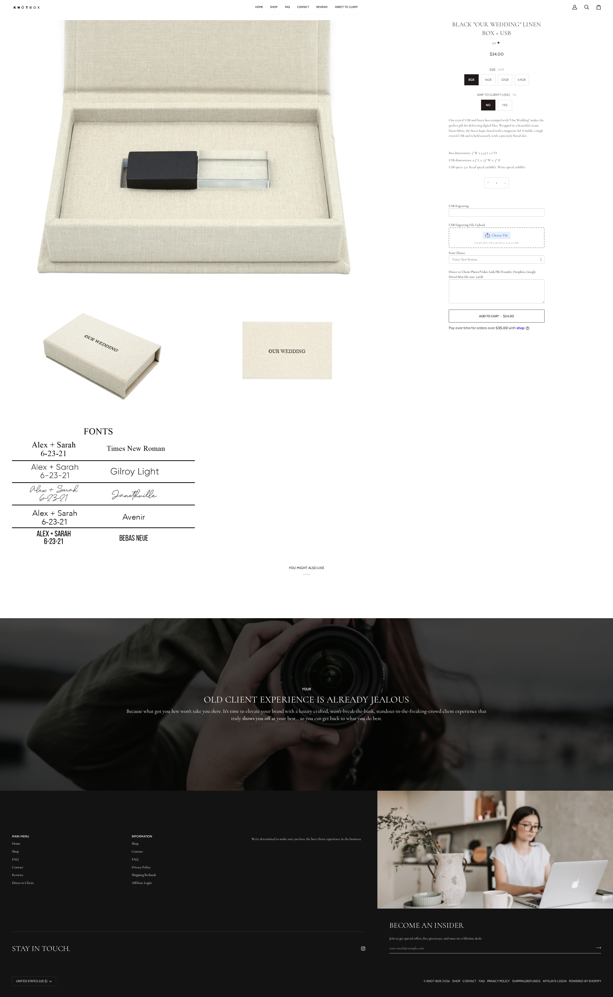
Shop (15, 851)
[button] (308, 835)
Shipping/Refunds (144, 875)
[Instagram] (363, 948)
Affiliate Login (142, 883)
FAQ (15, 859)
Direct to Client (23, 883)
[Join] (597, 947)
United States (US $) (32, 981)
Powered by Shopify (585, 981)
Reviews (17, 875)
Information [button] (142, 836)
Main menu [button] (20, 836)
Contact (17, 867)
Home (16, 843)
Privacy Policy (141, 867)
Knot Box (434, 981)
